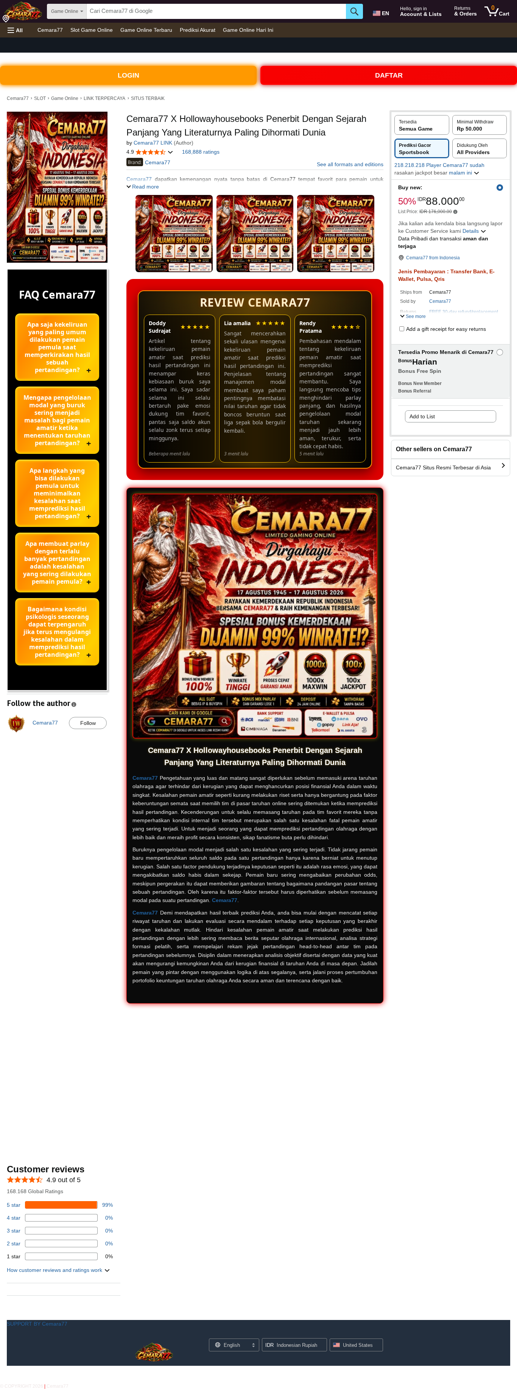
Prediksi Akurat (197, 30)
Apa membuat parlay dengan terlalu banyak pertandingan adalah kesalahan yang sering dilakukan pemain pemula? (57, 562)
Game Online (64, 98)
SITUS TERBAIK (148, 98)
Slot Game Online (91, 30)
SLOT (40, 98)
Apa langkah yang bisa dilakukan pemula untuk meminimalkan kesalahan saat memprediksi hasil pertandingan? (57, 493)
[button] (15, 30)
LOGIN (128, 75)
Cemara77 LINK (153, 143)
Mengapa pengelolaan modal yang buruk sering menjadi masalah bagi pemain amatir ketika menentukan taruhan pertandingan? (57, 420)
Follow (88, 723)
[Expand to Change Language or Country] (253, 1346)
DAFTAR (389, 75)
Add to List (422, 416)
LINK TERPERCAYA (104, 98)
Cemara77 (50, 30)
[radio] (422, 124)
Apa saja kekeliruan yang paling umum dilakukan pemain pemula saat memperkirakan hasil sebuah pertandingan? (57, 347)
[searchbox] (216, 11)
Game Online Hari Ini (248, 30)
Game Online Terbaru (146, 30)
